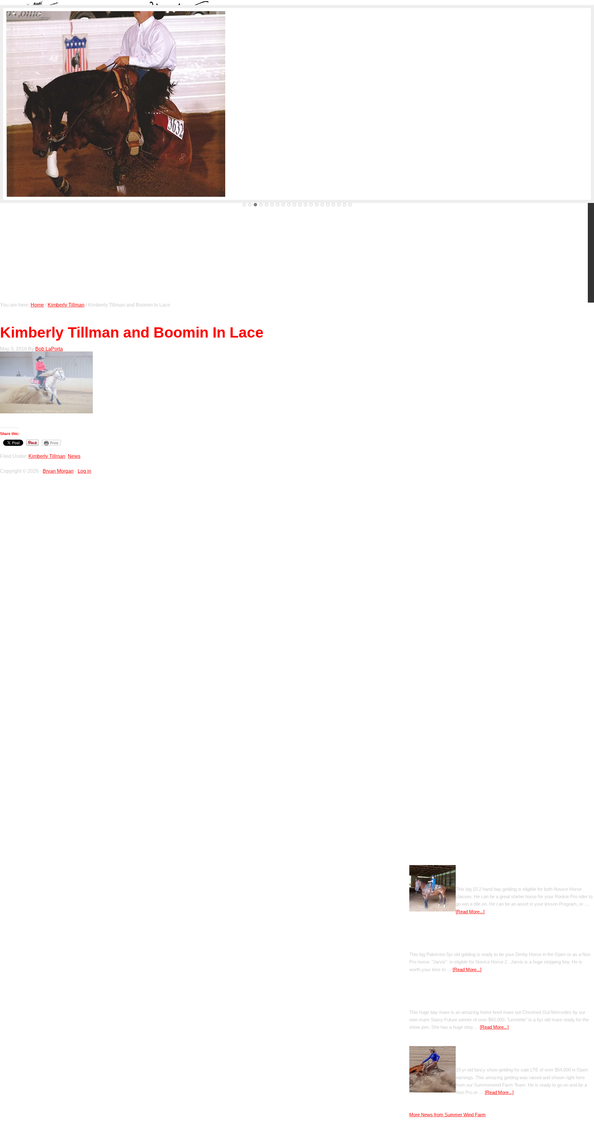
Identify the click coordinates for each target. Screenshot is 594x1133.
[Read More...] (470, 911)
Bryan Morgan (58, 471)
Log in (84, 471)
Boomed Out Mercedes (436, 1000)
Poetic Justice (425, 942)
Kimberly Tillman (46, 456)
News (74, 456)
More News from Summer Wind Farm (447, 1114)
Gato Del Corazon (476, 877)
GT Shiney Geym (475, 1058)
